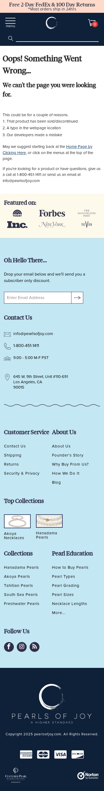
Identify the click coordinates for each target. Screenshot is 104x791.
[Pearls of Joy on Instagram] (22, 647)
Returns (11, 464)
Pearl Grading (65, 585)
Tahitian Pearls (18, 585)
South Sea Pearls (21, 594)
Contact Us (15, 446)
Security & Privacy (21, 473)
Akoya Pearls (17, 576)
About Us (61, 446)
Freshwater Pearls (21, 603)
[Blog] (34, 647)
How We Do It (65, 473)
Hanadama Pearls (21, 567)
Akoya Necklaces (14, 535)
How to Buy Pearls (70, 567)
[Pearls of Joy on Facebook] (9, 647)
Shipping (13, 455)
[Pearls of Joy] (52, 23)
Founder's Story (67, 455)
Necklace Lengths (69, 603)
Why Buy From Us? (70, 464)
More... (58, 612)
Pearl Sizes (63, 594)
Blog (56, 482)
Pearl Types (63, 576)
